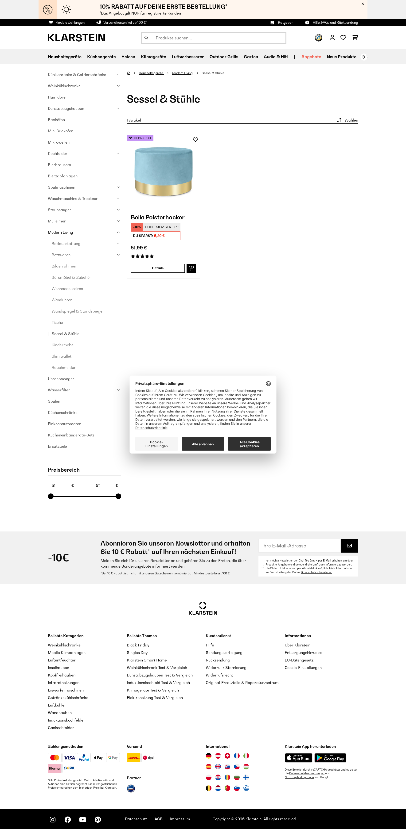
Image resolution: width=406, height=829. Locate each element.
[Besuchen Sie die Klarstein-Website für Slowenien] (237, 788)
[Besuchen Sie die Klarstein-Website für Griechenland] (246, 788)
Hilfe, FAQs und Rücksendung (335, 22)
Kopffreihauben (61, 675)
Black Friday (138, 645)
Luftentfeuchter (62, 660)
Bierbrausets (59, 164)
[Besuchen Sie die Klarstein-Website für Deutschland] (208, 756)
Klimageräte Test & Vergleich (153, 690)
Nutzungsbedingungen (299, 777)
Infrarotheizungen (63, 682)
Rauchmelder (64, 367)
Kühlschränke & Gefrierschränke (77, 74)
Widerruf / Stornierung (226, 667)
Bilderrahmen (64, 266)
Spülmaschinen (61, 187)
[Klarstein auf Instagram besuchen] (52, 820)
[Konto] (332, 38)
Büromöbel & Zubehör (71, 277)
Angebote (311, 56)
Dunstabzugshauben (66, 108)
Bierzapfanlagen (63, 176)
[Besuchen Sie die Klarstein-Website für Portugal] (227, 788)
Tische (57, 322)
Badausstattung (66, 243)
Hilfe (210, 645)
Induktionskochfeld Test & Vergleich (158, 682)
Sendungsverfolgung (224, 652)
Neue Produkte (341, 56)
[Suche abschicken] (146, 38)
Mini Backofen (60, 131)
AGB (159, 819)
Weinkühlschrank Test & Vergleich (157, 667)
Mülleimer (57, 221)
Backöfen (56, 119)
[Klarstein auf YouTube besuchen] (82, 820)
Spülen (54, 401)
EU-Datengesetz (299, 660)
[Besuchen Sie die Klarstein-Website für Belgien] (208, 788)
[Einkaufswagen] (355, 38)
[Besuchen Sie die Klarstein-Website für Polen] (208, 777)
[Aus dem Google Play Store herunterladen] (330, 758)
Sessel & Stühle (65, 333)
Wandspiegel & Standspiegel (77, 311)
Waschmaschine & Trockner (73, 198)
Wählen (351, 120)
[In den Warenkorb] (191, 268)
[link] (163, 171)
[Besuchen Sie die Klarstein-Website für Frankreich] (237, 756)
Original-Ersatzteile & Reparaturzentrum (242, 682)
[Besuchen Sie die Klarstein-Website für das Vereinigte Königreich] (218, 766)
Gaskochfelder (61, 727)
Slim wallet (61, 356)
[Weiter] (363, 57)
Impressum (180, 819)
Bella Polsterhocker (158, 217)
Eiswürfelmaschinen (66, 690)
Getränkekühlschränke (68, 697)
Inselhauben (58, 667)
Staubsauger (59, 209)
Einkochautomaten (64, 423)
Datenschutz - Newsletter (316, 572)
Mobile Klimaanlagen (67, 652)
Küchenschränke (63, 412)
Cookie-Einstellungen (303, 667)
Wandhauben (60, 712)
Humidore (57, 97)
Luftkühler (57, 705)
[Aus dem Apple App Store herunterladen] (298, 758)
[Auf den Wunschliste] (195, 139)
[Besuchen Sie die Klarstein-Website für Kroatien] (218, 777)
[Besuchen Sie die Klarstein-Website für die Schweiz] (227, 756)
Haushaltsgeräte (151, 73)
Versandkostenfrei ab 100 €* (125, 22)
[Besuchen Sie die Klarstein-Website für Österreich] (218, 756)
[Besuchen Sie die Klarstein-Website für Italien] (246, 756)
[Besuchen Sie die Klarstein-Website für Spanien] (208, 766)
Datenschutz (136, 819)
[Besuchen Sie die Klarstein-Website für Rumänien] (227, 777)
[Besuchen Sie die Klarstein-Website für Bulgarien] (237, 777)
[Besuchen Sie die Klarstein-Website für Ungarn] (246, 766)
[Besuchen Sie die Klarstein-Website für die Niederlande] (218, 788)
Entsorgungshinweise (303, 652)
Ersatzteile (57, 446)
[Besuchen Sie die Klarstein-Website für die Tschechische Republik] (237, 766)
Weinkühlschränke (64, 86)
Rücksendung (218, 660)
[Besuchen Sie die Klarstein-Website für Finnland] (246, 777)
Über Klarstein (297, 645)
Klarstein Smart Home (147, 660)
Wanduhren (62, 300)
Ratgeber (285, 22)
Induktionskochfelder (66, 720)
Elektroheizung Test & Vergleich (155, 697)
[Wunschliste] (343, 38)
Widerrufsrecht (219, 675)
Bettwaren (61, 254)
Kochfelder (57, 153)
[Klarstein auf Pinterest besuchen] (97, 820)
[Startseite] (133, 73)
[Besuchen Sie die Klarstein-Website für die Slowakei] (227, 766)
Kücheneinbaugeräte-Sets (71, 435)
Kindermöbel (63, 345)
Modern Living (60, 232)
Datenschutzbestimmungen (306, 773)
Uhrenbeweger (61, 378)
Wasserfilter (59, 390)
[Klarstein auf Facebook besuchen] (67, 820)
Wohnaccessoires (67, 288)
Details (158, 268)
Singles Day (137, 652)
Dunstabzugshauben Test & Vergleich (160, 675)
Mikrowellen (59, 142)
